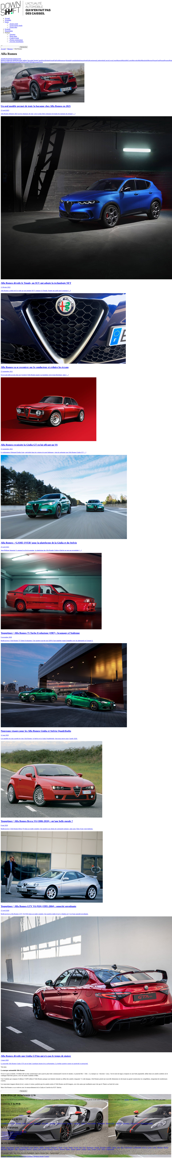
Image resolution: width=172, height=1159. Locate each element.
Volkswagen (35, 62)
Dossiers (30, 1123)
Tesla (22, 62)
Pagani (162, 60)
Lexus (111, 60)
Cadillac (24, 60)
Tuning (83, 1123)
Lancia (107, 60)
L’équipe (3, 1156)
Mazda (124, 60)
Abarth (3, 59)
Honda (68, 60)
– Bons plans (13, 36)
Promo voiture (135, 1123)
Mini (139, 60)
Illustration (126, 1123)
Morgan (150, 60)
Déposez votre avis (13, 1156)
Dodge (47, 60)
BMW (15, 60)
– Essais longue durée (15, 25)
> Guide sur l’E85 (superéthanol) (11, 1134)
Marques (10, 49)
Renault (62, 1149)
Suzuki (18, 62)
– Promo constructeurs (16, 40)
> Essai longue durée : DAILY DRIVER (13, 1132)
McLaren (129, 60)
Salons (24, 1123)
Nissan (154, 60)
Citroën (35, 60)
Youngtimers (9, 31)
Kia (88, 60)
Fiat (55, 60)
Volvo (41, 62)
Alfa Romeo (9, 59)
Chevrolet (30, 60)
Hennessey (62, 60)
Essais (7, 22)
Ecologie (7, 29)
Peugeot (166, 60)
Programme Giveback (26, 1156)
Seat (6, 62)
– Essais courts (13, 24)
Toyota (26, 62)
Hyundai (73, 60)
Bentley (10, 60)
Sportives (70, 1123)
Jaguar (82, 60)
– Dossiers (12, 34)
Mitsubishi (144, 60)
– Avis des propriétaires (16, 42)
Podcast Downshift (147, 1123)
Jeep (85, 60)
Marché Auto (110, 1123)
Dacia (43, 60)
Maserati (119, 60)
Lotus (114, 60)
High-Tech (37, 1123)
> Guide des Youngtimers (9, 1135)
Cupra (40, 60)
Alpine (15, 59)
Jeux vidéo (45, 1123)
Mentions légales (38, 1156)
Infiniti (78, 60)
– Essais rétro (13, 27)
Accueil (7, 18)
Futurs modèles (91, 1123)
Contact (46, 1156)
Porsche (56, 1149)
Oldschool (118, 1123)
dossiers (135, 1099)
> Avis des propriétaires (8, 1137)
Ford (57, 60)
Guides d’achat (61, 1123)
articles (126, 1099)
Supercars (77, 1123)
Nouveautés (101, 1123)
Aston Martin (24, 1147)
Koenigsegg (93, 60)
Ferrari (51, 60)
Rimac (68, 1149)
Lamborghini (101, 60)
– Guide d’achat (14, 38)
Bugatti (19, 60)
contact (21, 1115)
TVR (29, 62)
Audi (6, 60)
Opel (158, 60)
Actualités (8, 20)
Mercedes (135, 60)
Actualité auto (5, 1123)
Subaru (14, 62)
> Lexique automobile (8, 1139)
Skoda (10, 62)
